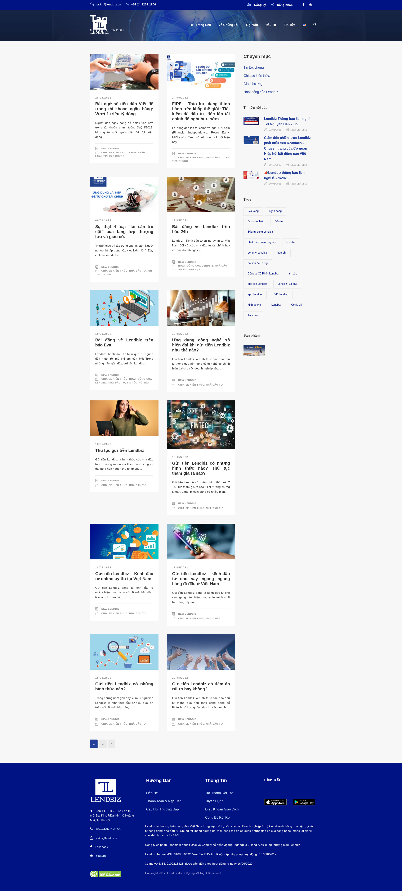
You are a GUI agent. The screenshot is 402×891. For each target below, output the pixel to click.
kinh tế (290, 242)
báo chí (281, 252)
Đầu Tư (270, 25)
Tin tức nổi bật (189, 269)
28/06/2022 (103, 97)
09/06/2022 (103, 220)
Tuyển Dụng (214, 801)
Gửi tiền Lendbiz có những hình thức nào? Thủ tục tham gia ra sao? (201, 468)
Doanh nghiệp (256, 221)
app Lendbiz (255, 294)
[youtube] (310, 4)
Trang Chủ (203, 25)
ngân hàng (275, 211)
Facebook (101, 847)
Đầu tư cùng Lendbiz (260, 231)
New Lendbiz (110, 148)
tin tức (293, 273)
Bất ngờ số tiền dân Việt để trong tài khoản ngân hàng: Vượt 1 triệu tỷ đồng (124, 108)
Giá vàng (253, 211)
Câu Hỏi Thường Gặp (162, 809)
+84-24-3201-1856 (108, 829)
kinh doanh (254, 304)
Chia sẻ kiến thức (114, 152)
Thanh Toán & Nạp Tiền (164, 801)
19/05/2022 (180, 220)
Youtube (101, 855)
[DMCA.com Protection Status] (105, 873)
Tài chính (253, 315)
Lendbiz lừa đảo (287, 283)
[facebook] (303, 4)
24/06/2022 (180, 97)
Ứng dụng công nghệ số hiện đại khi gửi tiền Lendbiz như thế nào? (201, 345)
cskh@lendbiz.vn (107, 838)
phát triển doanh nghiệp (262, 242)
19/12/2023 (275, 165)
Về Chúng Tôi (228, 25)
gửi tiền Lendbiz (257, 283)
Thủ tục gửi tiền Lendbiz (120, 450)
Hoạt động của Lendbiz (195, 265)
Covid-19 (296, 304)
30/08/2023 (275, 183)
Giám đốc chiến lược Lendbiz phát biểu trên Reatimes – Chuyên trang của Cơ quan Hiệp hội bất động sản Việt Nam (287, 148)
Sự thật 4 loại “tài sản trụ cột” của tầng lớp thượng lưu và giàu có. (124, 231)
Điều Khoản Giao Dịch (222, 809)
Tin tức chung (114, 156)
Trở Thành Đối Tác (219, 793)
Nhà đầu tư (214, 157)
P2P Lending (280, 294)
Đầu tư (279, 221)
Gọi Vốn (252, 25)
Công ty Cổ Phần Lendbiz (263, 273)
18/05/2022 (180, 333)
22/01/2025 (275, 129)
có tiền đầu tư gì (258, 263)
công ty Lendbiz (257, 252)
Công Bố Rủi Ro (217, 817)
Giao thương (253, 84)
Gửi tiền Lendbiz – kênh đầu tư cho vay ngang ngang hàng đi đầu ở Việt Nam (201, 578)
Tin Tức (289, 25)
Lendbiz (276, 304)
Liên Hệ (152, 793)
